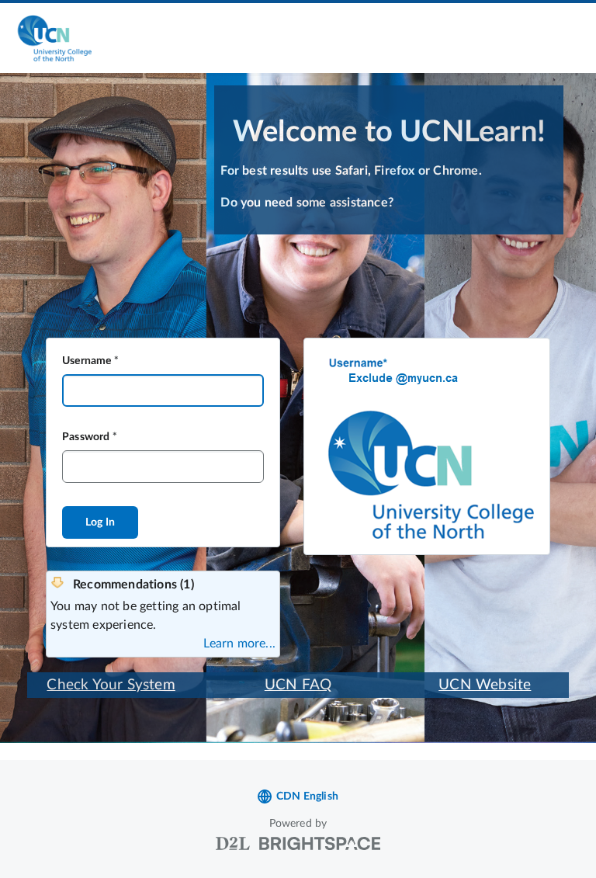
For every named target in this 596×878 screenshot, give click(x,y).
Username (87, 361)
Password (86, 437)
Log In (100, 522)
